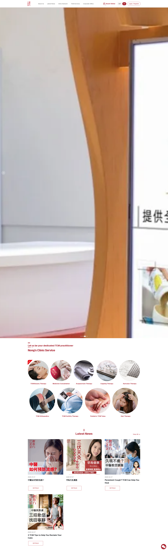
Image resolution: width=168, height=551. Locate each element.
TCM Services (75, 4)
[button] (38, 373)
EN (124, 4)
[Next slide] (165, 173)
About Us (41, 4)
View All (135, 434)
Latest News (51, 4)
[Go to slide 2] (82, 336)
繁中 (120, 4)
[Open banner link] (84, 173)
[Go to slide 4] (86, 336)
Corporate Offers (88, 4)
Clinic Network (63, 4)
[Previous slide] (3, 173)
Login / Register (134, 4)
